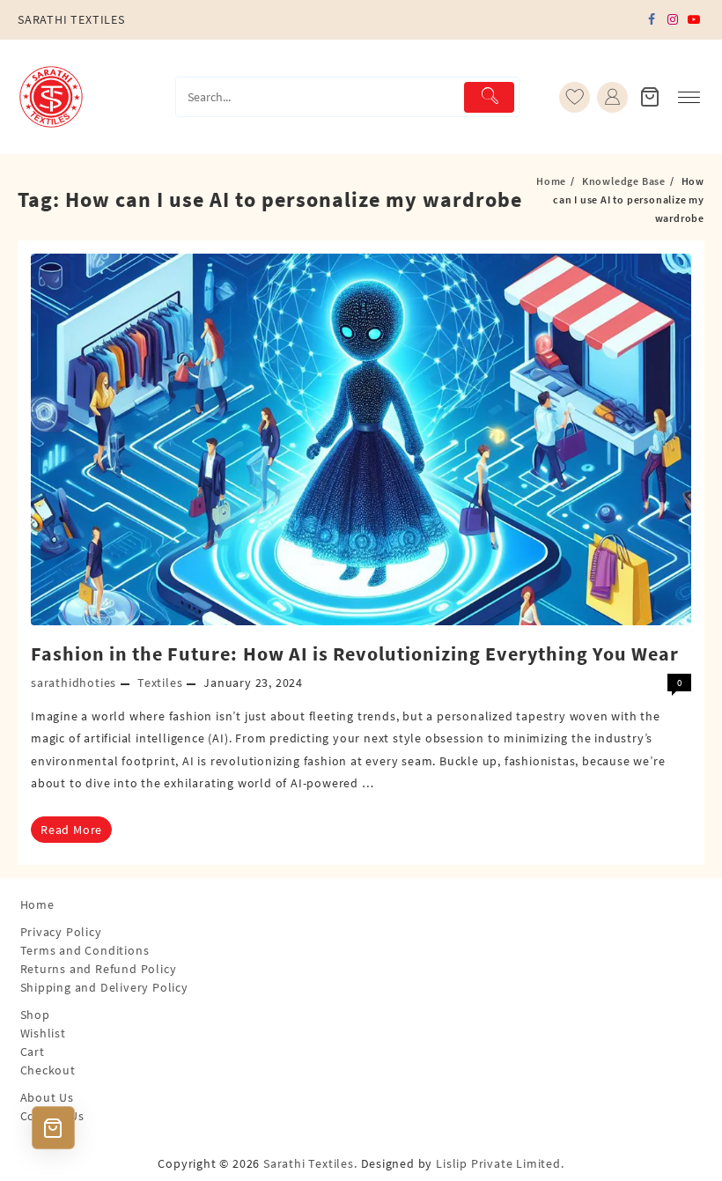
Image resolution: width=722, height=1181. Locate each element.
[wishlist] (574, 97)
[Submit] (489, 97)
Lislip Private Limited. (500, 1163)
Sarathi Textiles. (310, 1163)
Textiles (159, 682)
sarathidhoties (73, 682)
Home (37, 904)
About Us (47, 1097)
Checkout (48, 1070)
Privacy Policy (61, 932)
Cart (32, 1051)
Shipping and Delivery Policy (104, 987)
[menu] (689, 97)
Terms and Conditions (85, 950)
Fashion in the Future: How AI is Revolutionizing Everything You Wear (355, 653)
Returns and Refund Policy (98, 969)
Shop (35, 1014)
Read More (71, 830)
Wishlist (43, 1033)
